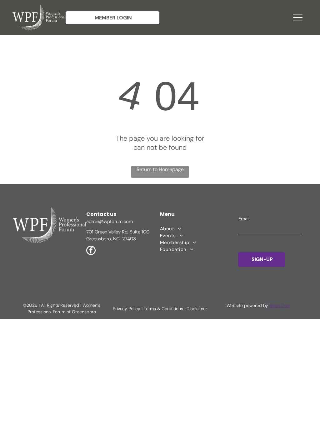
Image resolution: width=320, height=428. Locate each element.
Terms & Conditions (163, 308)
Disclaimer (197, 308)
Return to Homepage (160, 169)
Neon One (279, 305)
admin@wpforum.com (109, 221)
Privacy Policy (126, 308)
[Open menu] (297, 17)
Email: (244, 219)
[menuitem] (199, 228)
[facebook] (91, 251)
